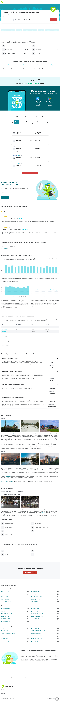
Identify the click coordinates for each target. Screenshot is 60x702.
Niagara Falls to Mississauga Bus (37, 619)
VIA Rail (33, 446)
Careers (38, 693)
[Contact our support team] (57, 699)
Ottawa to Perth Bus (4, 594)
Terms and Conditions (50, 698)
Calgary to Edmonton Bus (5, 638)
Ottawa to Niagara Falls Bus (6, 601)
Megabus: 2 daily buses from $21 (38, 244)
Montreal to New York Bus (5, 635)
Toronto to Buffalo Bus (35, 618)
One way (6, 16)
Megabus (4, 331)
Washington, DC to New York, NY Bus (38, 630)
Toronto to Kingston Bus (5, 619)
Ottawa (6, 481)
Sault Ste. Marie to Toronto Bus (37, 613)
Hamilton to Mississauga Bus (6, 614)
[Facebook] (4, 693)
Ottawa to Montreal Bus (5, 599)
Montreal (15, 433)
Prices (26, 30)
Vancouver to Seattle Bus (36, 633)
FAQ (41, 30)
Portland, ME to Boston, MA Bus (37, 641)
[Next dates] (47, 122)
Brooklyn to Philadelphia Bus (36, 635)
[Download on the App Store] (37, 98)
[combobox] (8, 19)
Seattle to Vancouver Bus (36, 631)
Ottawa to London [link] (23, 677)
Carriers (33, 30)
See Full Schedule (30, 172)
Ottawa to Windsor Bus (35, 591)
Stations (55, 30)
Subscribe (5, 197)
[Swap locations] (15, 19)
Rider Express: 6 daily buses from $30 (9, 246)
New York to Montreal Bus (36, 640)
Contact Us (51, 688)
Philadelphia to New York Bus (36, 638)
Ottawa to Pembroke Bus (35, 594)
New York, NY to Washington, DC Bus (8, 633)
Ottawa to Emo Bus (34, 601)
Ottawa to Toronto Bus (5, 591)
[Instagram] (2, 693)
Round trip (12, 16)
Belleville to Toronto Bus (35, 610)
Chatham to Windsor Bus (5, 611)
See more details (4, 248)
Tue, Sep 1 (33, 19)
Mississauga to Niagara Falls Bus (37, 611)
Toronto (10, 433)
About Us (39, 688)
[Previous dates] (12, 122)
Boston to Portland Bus (35, 628)
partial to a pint (7, 476)
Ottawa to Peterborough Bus (36, 596)
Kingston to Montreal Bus (5, 621)
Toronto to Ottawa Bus (35, 614)
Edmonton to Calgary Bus (5, 628)
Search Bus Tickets (30, 572)
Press (38, 691)
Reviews (19, 30)
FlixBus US (4, 326)
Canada (8, 677)
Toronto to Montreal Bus (5, 618)
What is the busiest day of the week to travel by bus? (13, 397)
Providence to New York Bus (6, 630)
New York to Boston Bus (5, 641)
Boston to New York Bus (5, 640)
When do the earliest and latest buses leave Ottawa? (13, 384)
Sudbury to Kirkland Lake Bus (6, 613)
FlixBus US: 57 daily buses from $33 (9, 244)
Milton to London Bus (5, 616)
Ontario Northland (22, 514)
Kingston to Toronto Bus (5, 608)
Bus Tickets (3, 677)
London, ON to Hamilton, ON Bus (37, 616)
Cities (48, 30)
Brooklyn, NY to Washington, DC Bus (7, 636)
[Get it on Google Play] (49, 98)
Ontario (12, 677)
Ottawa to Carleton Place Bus (6, 593)
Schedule (4, 30)
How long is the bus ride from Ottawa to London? (12, 371)
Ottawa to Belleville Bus (35, 599)
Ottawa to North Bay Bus (5, 596)
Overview (12, 30)
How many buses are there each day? (10, 358)
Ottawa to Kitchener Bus (35, 593)
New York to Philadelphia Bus (36, 636)
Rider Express (21, 218)
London (16, 677)
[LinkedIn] (6, 693)
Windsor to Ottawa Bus (5, 610)
